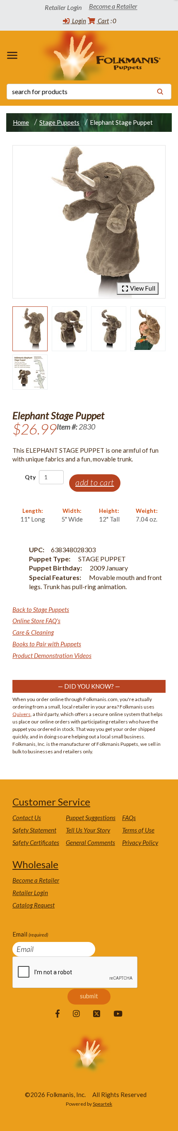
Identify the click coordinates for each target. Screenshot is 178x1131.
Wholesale (35, 864)
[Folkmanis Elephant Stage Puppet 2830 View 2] (69, 328)
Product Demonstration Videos (51, 655)
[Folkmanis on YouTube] (118, 1014)
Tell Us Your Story (88, 830)
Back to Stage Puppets (40, 609)
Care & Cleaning (33, 632)
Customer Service (51, 802)
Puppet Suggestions (90, 817)
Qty (30, 477)
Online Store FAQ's (36, 620)
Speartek (102, 1104)
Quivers (21, 714)
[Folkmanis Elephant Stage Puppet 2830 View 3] (108, 328)
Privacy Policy (140, 842)
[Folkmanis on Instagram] (76, 1014)
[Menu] (13, 55)
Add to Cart (94, 482)
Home (21, 122)
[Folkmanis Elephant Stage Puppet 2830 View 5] (30, 372)
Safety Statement (34, 830)
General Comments (90, 842)
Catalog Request (33, 905)
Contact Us (26, 817)
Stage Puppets (59, 122)
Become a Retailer (113, 6)
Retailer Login (30, 892)
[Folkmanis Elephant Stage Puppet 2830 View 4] (148, 328)
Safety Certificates (35, 842)
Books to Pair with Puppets (46, 644)
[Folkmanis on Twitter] (97, 1014)
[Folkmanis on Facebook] (57, 1014)
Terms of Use (138, 830)
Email (30, 934)
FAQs (129, 817)
